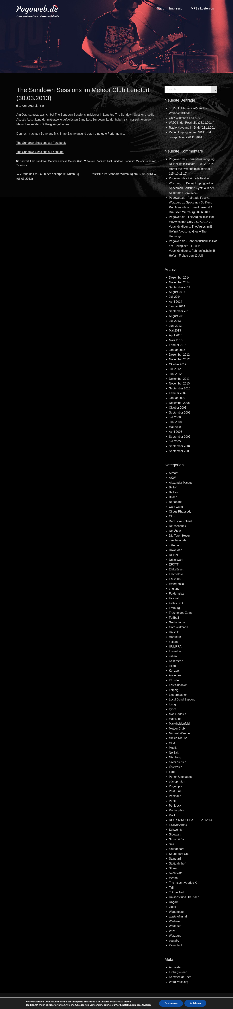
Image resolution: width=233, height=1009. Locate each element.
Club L (173, 516)
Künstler (174, 680)
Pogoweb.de (37, 9)
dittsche (174, 545)
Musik (173, 747)
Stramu (173, 868)
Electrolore (176, 574)
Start (160, 8)
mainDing (175, 718)
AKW (172, 477)
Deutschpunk (177, 526)
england (174, 588)
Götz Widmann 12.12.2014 (186, 117)
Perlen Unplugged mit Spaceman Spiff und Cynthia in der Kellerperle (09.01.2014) (191, 188)
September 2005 (179, 436)
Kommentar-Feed (180, 976)
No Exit (173, 752)
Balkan (173, 492)
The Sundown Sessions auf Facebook (41, 142)
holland (174, 641)
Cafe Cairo (176, 506)
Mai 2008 (175, 427)
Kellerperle (176, 660)
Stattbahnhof (177, 863)
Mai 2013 (175, 330)
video (172, 906)
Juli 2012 (175, 369)
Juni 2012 (175, 374)
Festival (174, 598)
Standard (175, 858)
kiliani (173, 665)
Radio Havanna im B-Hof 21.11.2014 (192, 127)
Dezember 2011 (179, 378)
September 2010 (179, 388)
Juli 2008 (175, 417)
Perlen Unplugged (181, 776)
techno (173, 877)
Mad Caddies (177, 714)
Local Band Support (182, 699)
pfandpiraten (177, 781)
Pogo (41, 105)
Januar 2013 (177, 349)
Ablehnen (195, 1003)
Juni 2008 (175, 422)
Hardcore (175, 636)
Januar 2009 (177, 397)
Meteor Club (75, 160)
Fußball (174, 617)
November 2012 (179, 359)
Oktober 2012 (177, 364)
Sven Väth (175, 873)
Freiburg (174, 608)
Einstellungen (128, 1005)
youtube (174, 940)
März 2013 (176, 340)
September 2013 (179, 311)
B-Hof (172, 487)
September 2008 (179, 412)
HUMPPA (175, 646)
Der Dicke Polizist (180, 521)
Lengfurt (130, 160)
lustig (172, 704)
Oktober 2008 (177, 407)
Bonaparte (175, 501)
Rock (172, 815)
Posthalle (175, 795)
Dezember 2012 (179, 354)
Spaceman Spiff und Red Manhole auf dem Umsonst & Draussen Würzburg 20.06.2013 (190, 207)
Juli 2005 (175, 441)
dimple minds (177, 540)
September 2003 (179, 451)
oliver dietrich (177, 762)
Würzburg (175, 935)
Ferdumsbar (177, 593)
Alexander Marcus (180, 482)
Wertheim (175, 926)
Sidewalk (175, 834)
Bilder (173, 497)
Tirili (171, 887)
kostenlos (175, 675)
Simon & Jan (177, 839)
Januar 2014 (177, 306)
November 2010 (179, 383)
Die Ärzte (175, 530)
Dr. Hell (174, 555)
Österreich (175, 767)
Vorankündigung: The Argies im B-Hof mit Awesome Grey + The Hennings (191, 231)
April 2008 (175, 431)
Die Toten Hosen (180, 535)
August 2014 (177, 292)
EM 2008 (175, 579)
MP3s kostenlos (202, 8)
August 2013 (177, 316)
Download (175, 550)
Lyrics (172, 709)
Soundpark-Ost (178, 853)
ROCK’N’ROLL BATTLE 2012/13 (190, 820)
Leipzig (173, 690)
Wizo (172, 930)
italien (173, 656)
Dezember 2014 (179, 277)
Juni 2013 (175, 325)
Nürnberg (175, 757)
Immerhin (175, 651)
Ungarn (174, 902)
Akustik (91, 160)
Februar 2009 (177, 393)
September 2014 (179, 287)
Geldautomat (177, 622)
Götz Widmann (178, 627)
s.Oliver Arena (178, 824)
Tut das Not (176, 892)
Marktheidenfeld (57, 160)
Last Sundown (38, 160)
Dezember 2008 (179, 402)
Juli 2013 (175, 320)
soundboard (176, 848)
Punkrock (175, 805)
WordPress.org (178, 981)
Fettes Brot (176, 603)
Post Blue (175, 791)
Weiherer (175, 921)
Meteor (140, 160)
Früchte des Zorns (180, 612)
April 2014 (175, 301)
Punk (172, 800)
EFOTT (174, 564)
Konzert (24, 160)
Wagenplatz (176, 911)
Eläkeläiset (176, 569)
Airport (173, 473)
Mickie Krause (178, 738)
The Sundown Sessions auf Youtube (40, 151)
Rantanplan (176, 810)
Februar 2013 (177, 345)
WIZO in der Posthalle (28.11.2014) (191, 122)
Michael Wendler (180, 733)
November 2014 (179, 282)
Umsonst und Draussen (184, 897)
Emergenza (176, 583)
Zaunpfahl (175, 945)
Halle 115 (175, 632)
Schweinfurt (176, 829)
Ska (171, 844)
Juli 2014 (175, 296)
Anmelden (175, 967)
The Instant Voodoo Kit (183, 882)
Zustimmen (171, 1003)
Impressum (177, 8)
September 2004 (179, 446)
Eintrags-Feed (178, 972)
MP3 (172, 743)
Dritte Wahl (176, 559)
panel (172, 771)
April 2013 (175, 335)
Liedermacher (178, 694)
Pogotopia (175, 786)
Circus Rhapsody (180, 511)
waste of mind (178, 916)
